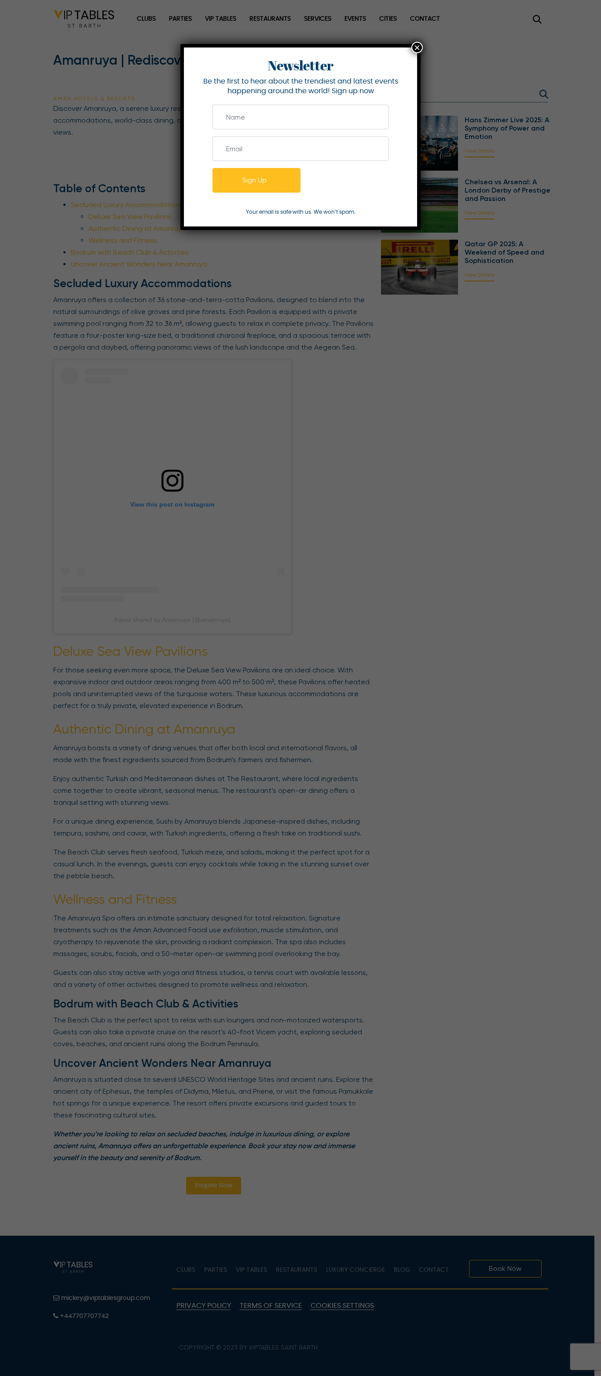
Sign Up (254, 180)
